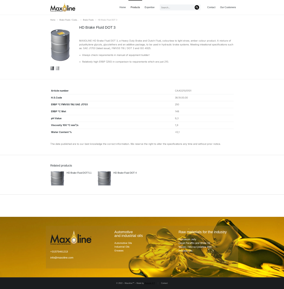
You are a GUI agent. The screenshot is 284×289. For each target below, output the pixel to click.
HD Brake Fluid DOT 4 (125, 173)
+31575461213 (59, 251)
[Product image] (57, 178)
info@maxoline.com (61, 257)
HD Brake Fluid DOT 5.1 (79, 173)
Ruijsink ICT (150, 283)
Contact (164, 283)
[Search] (197, 7)
